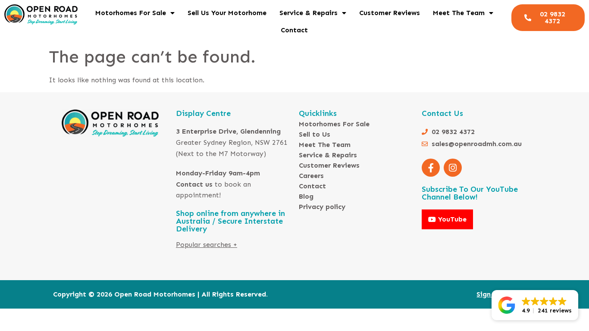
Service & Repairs (308, 13)
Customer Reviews (389, 13)
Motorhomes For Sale (130, 13)
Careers (311, 176)
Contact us (194, 184)
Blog (306, 196)
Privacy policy (322, 207)
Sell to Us (314, 134)
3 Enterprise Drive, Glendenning (228, 131)
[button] (535, 305)
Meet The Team (459, 13)
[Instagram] (453, 168)
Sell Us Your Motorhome (227, 13)
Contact (294, 30)
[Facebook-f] (431, 168)
